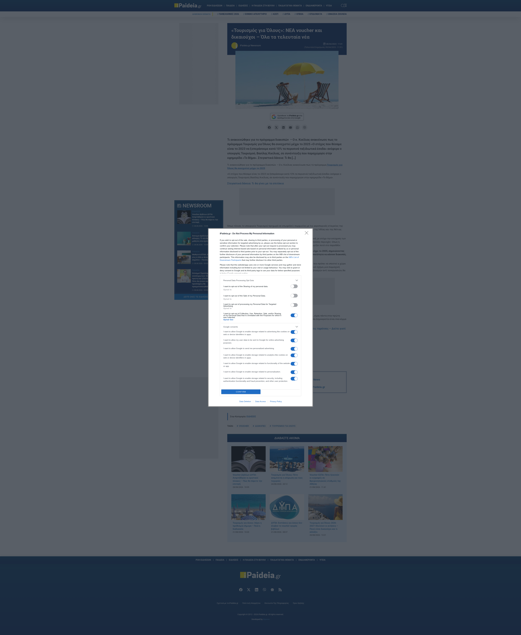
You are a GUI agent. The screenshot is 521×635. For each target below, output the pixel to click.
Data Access (260, 401)
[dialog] (260, 317)
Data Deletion (245, 401)
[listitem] (260, 280)
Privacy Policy (276, 401)
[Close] (307, 233)
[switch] (294, 286)
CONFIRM (241, 392)
